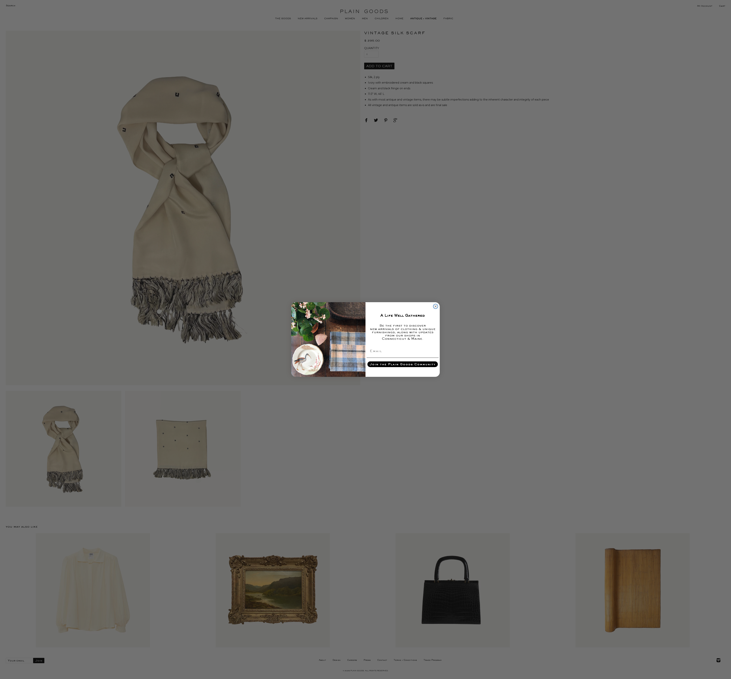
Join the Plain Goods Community (403, 364)
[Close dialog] (435, 306)
